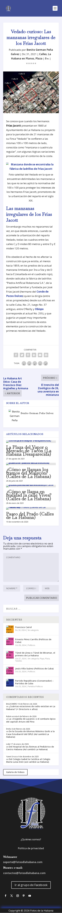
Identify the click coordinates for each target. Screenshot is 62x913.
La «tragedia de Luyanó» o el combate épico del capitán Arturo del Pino (31, 720)
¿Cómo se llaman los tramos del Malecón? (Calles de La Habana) (28, 473)
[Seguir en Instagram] (17, 895)
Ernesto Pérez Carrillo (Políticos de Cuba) (33, 640)
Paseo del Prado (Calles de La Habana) (30, 515)
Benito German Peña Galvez (37, 413)
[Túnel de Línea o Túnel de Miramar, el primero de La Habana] (10, 655)
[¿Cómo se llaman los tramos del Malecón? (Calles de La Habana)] (31, 464)
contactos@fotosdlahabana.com (24, 873)
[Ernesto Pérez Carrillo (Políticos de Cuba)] (10, 641)
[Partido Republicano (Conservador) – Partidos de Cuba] (10, 683)
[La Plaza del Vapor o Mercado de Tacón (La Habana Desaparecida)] (31, 441)
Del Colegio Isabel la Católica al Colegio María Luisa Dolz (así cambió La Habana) (28, 760)
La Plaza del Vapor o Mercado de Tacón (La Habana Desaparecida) (28, 450)
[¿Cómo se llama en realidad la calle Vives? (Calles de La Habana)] (31, 486)
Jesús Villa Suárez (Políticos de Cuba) (34, 668)
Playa (42, 658)
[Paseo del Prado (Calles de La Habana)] (31, 508)
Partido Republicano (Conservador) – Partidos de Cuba (34, 682)
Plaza (38, 58)
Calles (43, 54)
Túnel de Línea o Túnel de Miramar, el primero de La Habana (35, 654)
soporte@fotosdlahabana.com (22, 862)
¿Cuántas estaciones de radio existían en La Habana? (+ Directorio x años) (30, 707)
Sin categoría (33, 630)
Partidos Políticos (35, 686)
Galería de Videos (15, 772)
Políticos (31, 645)
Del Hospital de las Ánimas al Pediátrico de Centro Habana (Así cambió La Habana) (30, 748)
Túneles (18, 661)
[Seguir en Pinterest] (23, 895)
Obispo (39, 309)
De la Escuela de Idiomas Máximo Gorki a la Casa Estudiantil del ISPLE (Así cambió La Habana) (30, 734)
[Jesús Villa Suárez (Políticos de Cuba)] (10, 670)
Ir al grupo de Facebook (31, 885)
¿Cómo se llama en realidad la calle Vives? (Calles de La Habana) (29, 495)
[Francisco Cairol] (10, 629)
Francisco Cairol (23, 627)
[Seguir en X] (11, 895)
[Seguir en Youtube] (29, 895)
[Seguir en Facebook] (5, 895)
